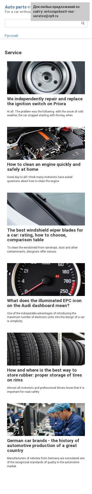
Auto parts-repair (22, 6)
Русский (11, 36)
